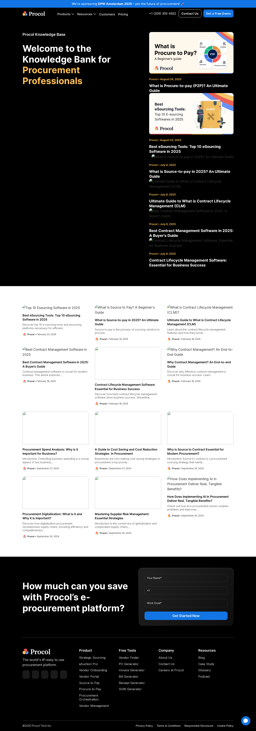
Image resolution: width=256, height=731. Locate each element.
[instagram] (63, 674)
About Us (165, 657)
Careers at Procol (171, 670)
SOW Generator (130, 689)
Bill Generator (128, 676)
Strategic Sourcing (92, 657)
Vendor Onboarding (93, 670)
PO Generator (129, 664)
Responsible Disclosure (198, 725)
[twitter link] (35, 674)
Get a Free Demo (218, 13)
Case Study (206, 664)
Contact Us (190, 13)
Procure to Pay (90, 689)
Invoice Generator (132, 670)
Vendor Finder (129, 657)
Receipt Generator (132, 683)
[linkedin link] (44, 674)
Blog (201, 657)
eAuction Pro (88, 664)
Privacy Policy (144, 725)
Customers (107, 14)
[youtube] (54, 674)
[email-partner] (26, 674)
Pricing (123, 14)
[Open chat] (245, 720)
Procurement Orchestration (89, 697)
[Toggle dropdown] (72, 14)
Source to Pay (89, 683)
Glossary (204, 670)
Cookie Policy (225, 725)
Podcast (204, 676)
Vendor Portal (89, 676)
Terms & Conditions (169, 725)
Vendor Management (94, 706)
